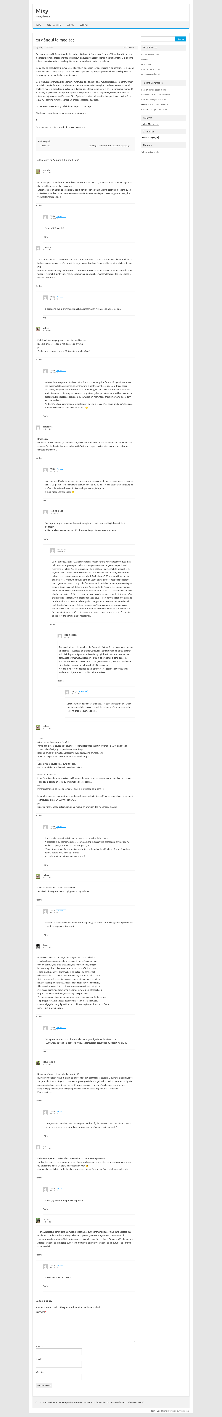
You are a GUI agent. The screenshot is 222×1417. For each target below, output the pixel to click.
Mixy (42, 11)
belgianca (48, 426)
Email (39, 1359)
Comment (41, 1312)
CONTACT (84, 25)
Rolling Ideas (56, 511)
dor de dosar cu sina (150, 55)
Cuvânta (47, 247)
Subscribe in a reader (150, 152)
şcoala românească (77, 127)
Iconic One (155, 1411)
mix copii (49, 127)
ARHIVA (70, 25)
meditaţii (63, 127)
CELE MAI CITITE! (54, 25)
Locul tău (145, 59)
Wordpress (184, 1411)
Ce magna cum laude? (150, 74)
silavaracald (49, 1062)
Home (38, 25)
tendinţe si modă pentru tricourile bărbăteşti (111, 145)
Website (40, 1372)
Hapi (143, 90)
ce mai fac (44, 145)
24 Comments (129, 47)
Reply (38, 205)
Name (39, 1346)
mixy (41, 47)
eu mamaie (146, 64)
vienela (46, 170)
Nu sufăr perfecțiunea (150, 69)
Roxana (46, 1219)
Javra (45, 945)
